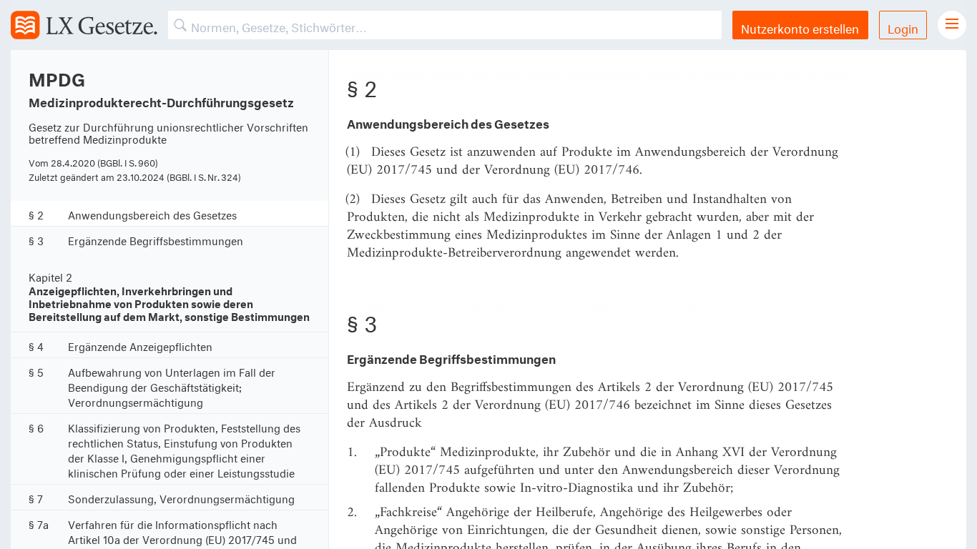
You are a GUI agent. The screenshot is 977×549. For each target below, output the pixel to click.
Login (903, 26)
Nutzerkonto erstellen (800, 26)
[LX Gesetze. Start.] (84, 25)
